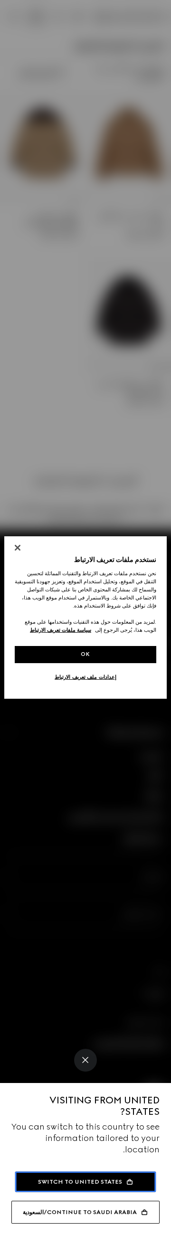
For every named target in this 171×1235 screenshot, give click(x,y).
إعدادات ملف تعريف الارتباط (85, 677)
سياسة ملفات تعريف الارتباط (60, 630)
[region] (85, 617)
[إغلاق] (17, 547)
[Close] (85, 1060)
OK (85, 654)
